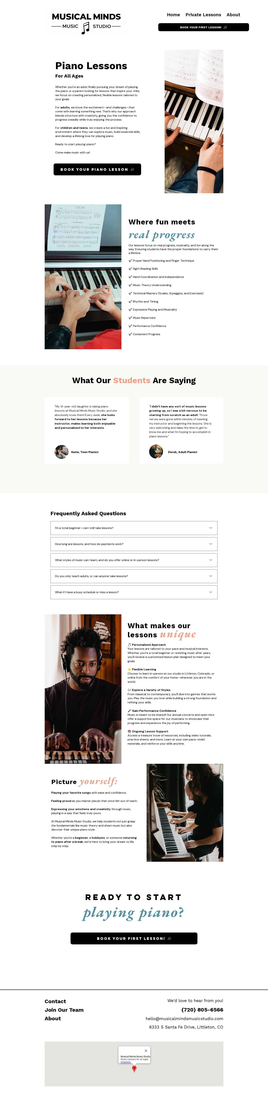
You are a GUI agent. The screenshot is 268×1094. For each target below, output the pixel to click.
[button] (203, 15)
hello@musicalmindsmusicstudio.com (184, 1018)
